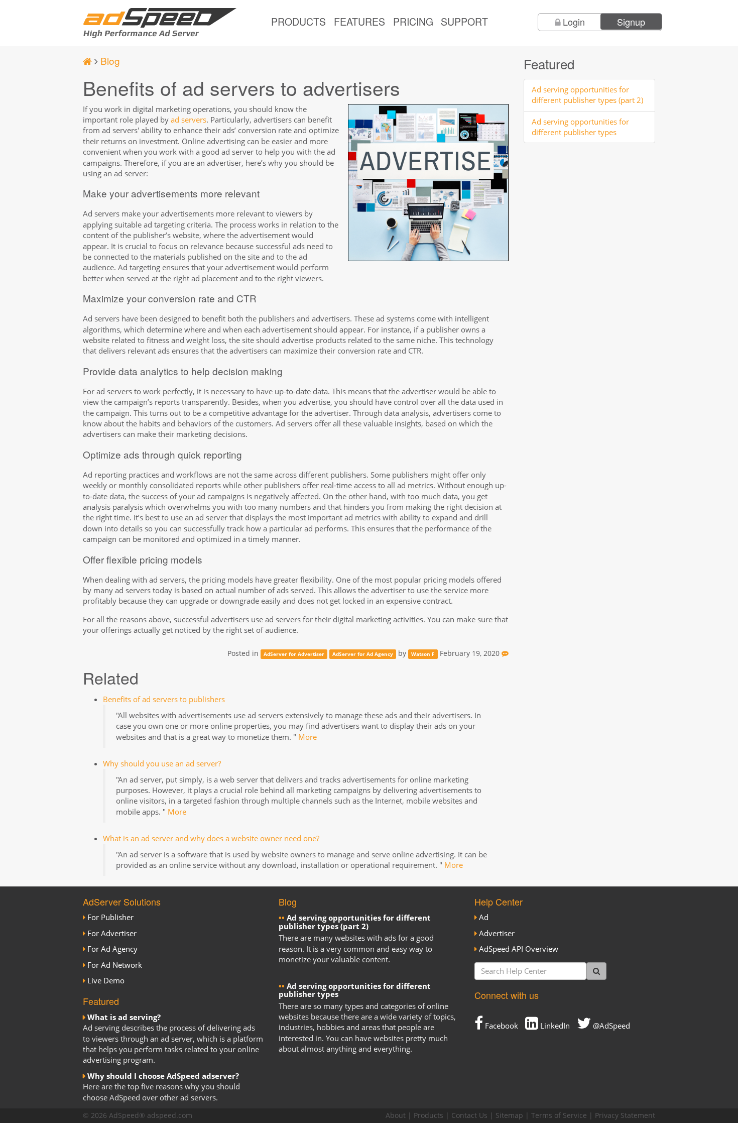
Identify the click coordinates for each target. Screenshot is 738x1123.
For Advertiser (112, 933)
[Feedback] (505, 653)
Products (298, 22)
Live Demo (106, 980)
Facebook (500, 1026)
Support (464, 22)
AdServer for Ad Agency (362, 653)
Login (574, 21)
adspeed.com (169, 1115)
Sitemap (509, 1115)
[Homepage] (87, 60)
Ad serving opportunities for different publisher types (580, 127)
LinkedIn (554, 1026)
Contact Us (469, 1115)
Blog (110, 60)
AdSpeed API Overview (518, 949)
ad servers (188, 120)
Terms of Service (559, 1115)
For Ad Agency (112, 949)
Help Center (498, 901)
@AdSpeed (610, 1026)
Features (359, 22)
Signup (631, 21)
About (396, 1115)
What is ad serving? (124, 1017)
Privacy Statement (625, 1115)
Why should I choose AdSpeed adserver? (163, 1076)
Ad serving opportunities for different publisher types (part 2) (587, 94)
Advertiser (497, 933)
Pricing (413, 22)
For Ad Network (114, 965)
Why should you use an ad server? (162, 763)
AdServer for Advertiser (294, 653)
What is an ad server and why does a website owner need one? (211, 838)
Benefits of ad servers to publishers (164, 699)
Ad (483, 917)
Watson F (422, 653)
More (307, 737)
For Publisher (110, 917)
